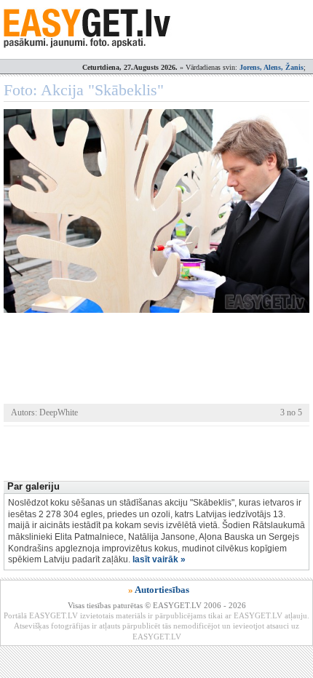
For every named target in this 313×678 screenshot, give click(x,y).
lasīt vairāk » (159, 559)
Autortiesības (162, 589)
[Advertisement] (158, 452)
